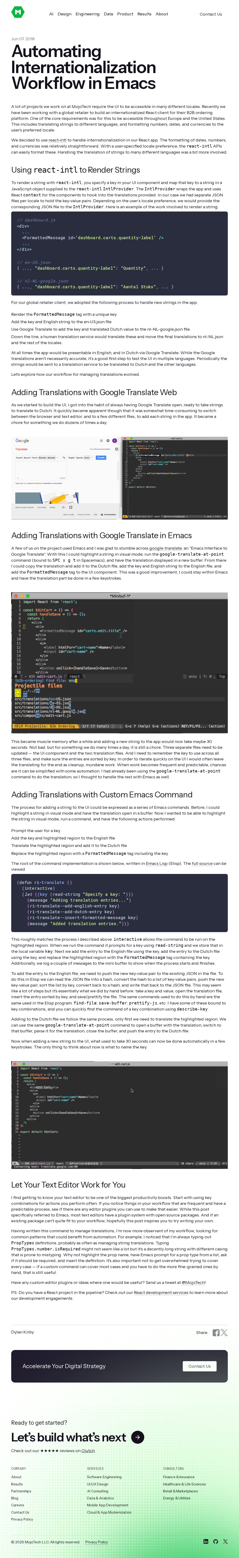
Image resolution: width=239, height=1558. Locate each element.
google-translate (165, 548)
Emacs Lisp (157, 863)
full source (202, 863)
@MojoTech (193, 1282)
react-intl (58, 140)
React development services (161, 1292)
